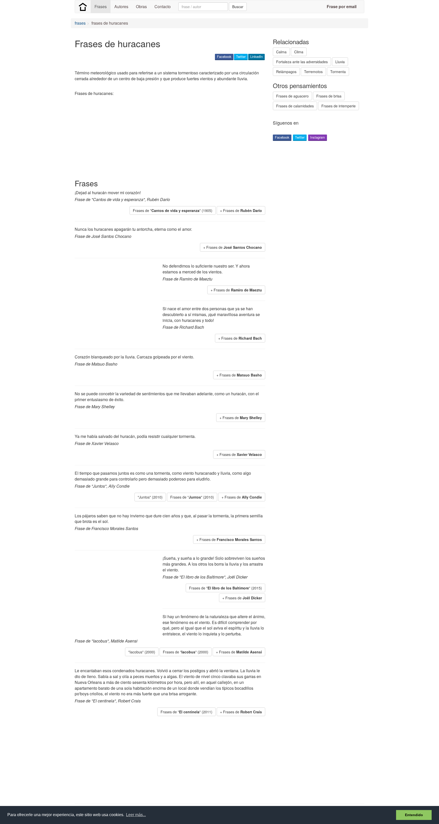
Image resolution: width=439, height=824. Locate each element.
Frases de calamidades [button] (295, 105)
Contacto (162, 6)
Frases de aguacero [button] (292, 95)
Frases (101, 6)
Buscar (237, 6)
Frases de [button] (242, 210)
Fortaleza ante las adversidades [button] (302, 61)
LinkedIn (256, 56)
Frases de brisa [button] (328, 95)
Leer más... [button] (136, 815)
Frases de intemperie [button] (338, 105)
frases (80, 23)
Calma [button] (281, 51)
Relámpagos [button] (286, 71)
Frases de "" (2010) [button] (192, 497)
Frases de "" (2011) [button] (186, 711)
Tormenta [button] (338, 71)
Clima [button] (298, 51)
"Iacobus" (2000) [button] (141, 651)
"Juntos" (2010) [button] (150, 497)
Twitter (241, 56)
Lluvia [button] (340, 61)
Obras (141, 6)
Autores (121, 6)
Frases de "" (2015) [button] (225, 587)
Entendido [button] (414, 815)
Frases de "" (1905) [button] (172, 210)
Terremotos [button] (313, 71)
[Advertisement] (167, 138)
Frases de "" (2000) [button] (185, 651)
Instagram (317, 137)
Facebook (224, 56)
